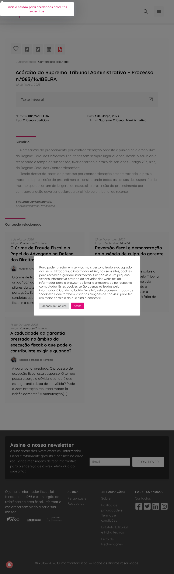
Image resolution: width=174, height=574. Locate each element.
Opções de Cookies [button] (54, 305)
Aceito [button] (77, 305)
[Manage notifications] (9, 564)
